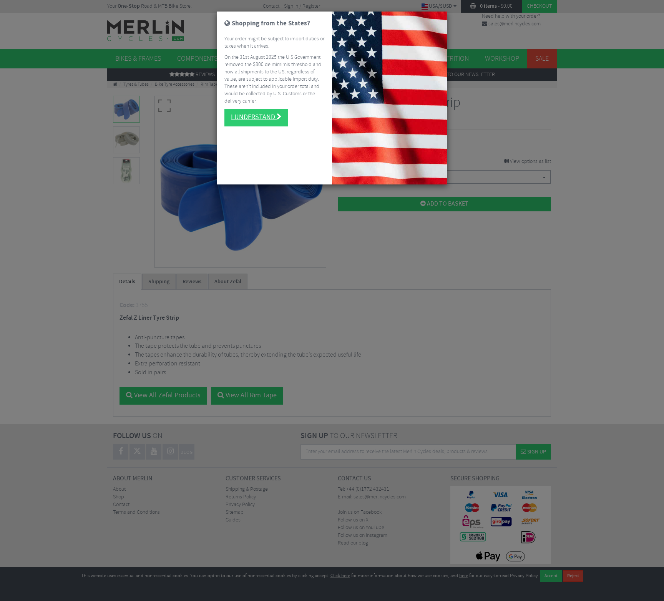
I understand (254, 117)
